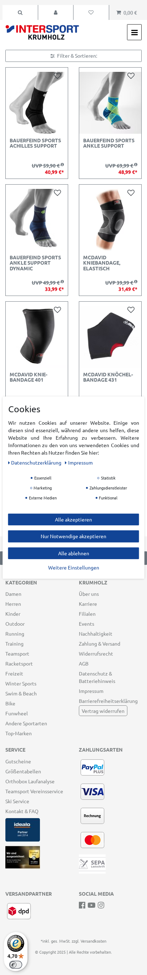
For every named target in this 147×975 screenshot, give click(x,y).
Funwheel (16, 713)
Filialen (87, 613)
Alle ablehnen (73, 553)
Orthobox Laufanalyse (30, 781)
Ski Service (17, 801)
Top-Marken (18, 733)
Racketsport (19, 663)
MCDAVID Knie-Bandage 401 (28, 377)
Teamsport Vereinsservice (34, 791)
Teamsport (17, 653)
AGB (83, 663)
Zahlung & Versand (99, 643)
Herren (13, 603)
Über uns (89, 593)
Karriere (88, 603)
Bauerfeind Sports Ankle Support (109, 143)
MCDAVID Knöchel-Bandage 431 (108, 377)
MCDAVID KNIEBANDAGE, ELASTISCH (101, 263)
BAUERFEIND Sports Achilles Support (35, 143)
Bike (10, 703)
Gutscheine (18, 761)
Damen (13, 593)
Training (14, 643)
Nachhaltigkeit (95, 633)
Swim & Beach (21, 693)
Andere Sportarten (26, 723)
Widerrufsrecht (96, 653)
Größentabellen (23, 771)
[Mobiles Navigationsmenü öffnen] (134, 32)
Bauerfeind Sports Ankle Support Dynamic (35, 263)
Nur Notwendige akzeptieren (73, 536)
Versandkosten (93, 941)
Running (14, 633)
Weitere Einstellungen (73, 567)
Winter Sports (20, 683)
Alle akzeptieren (73, 519)
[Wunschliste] (91, 12)
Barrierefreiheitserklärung (108, 701)
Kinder (12, 613)
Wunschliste (59, 75)
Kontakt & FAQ (22, 811)
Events (86, 623)
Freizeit (14, 673)
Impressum (91, 691)
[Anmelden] (56, 12)
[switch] (15, 965)
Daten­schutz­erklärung (36, 462)
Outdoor (15, 623)
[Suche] (20, 12)
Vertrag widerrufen (103, 711)
